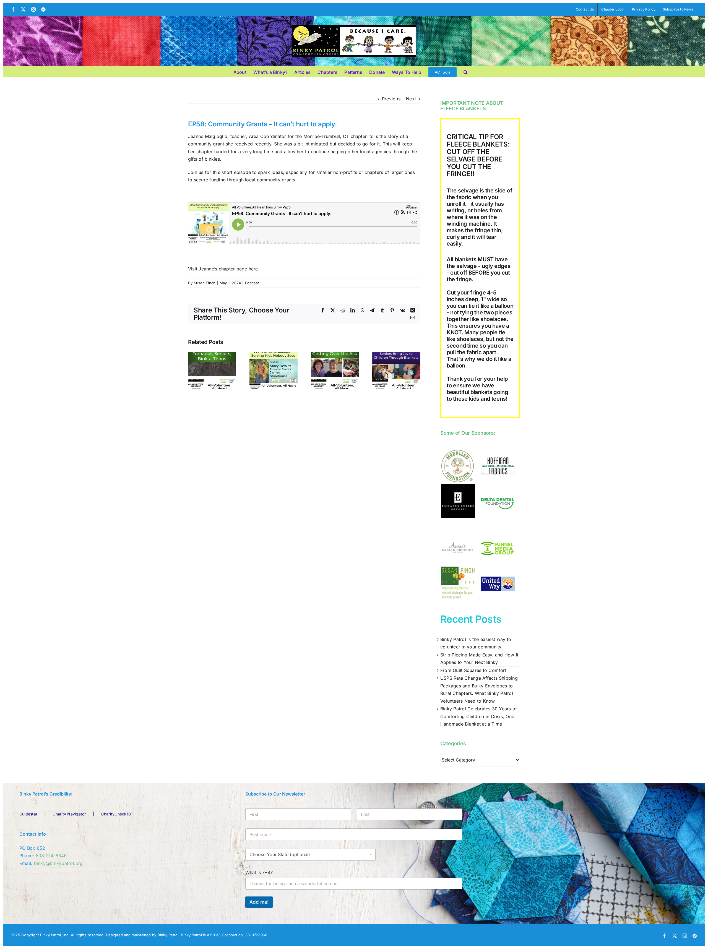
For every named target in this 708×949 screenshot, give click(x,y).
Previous (391, 98)
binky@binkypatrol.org (58, 863)
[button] (466, 71)
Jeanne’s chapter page (223, 269)
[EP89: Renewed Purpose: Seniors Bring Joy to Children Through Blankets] (396, 354)
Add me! (259, 902)
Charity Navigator (69, 814)
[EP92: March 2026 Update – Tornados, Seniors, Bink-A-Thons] (212, 354)
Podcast (252, 283)
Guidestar (28, 814)
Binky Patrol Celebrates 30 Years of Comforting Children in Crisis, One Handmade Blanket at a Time (478, 716)
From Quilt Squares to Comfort (473, 670)
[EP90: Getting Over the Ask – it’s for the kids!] (335, 354)
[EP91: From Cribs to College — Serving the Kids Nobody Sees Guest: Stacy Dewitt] (273, 354)
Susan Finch (205, 283)
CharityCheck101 (117, 814)
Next (411, 98)
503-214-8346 (51, 855)
